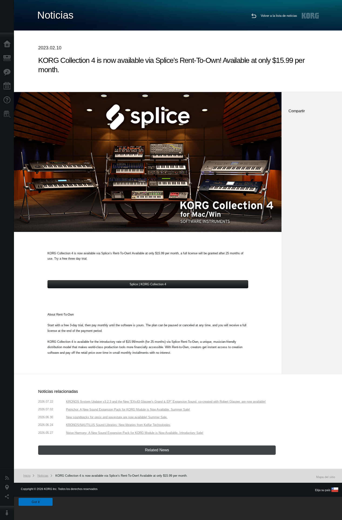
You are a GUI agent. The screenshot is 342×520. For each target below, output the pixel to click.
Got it (36, 502)
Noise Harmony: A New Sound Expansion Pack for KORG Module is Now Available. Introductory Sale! (134, 433)
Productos (8, 58)
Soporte (8, 100)
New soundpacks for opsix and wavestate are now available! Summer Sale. (117, 417)
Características (8, 72)
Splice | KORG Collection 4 (148, 284)
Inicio (8, 44)
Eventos (8, 86)
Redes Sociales (8, 496)
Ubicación (8, 487)
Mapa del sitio (325, 477)
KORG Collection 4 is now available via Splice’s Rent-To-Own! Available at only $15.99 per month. (121, 475)
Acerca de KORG (8, 513)
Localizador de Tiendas (8, 115)
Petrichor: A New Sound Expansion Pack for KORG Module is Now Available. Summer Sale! (128, 409)
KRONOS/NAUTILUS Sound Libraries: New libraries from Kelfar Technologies (118, 425)
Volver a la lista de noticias (279, 15)
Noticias (8, 478)
